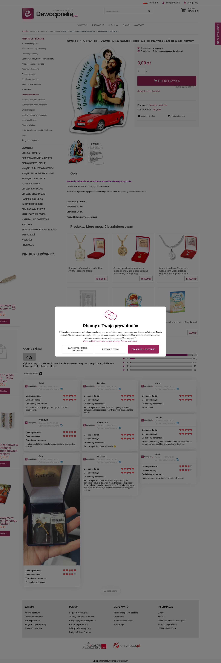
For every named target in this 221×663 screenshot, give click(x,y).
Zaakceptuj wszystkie (143, 349)
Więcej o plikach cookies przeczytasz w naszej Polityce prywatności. (110, 341)
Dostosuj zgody (110, 349)
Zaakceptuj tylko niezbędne (77, 349)
